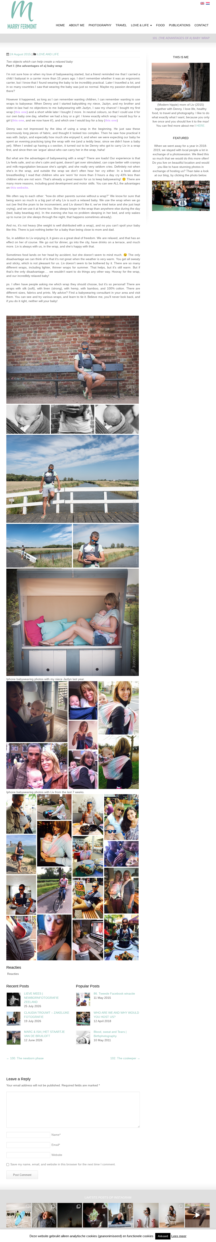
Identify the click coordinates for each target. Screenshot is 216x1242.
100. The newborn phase (25, 1058)
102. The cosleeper (125, 1058)
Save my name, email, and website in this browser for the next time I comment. (63, 1164)
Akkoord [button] (163, 1236)
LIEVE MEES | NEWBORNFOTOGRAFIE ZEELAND (41, 998)
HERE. (200, 125)
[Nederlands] (208, 3)
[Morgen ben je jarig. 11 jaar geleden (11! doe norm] (171, 1215)
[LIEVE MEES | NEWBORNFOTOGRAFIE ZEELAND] (13, 999)
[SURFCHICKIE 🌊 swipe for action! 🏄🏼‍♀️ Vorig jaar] (18, 1215)
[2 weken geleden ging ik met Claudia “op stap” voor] (120, 1215)
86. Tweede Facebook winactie (114, 993)
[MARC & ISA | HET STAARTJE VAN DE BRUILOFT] (13, 1037)
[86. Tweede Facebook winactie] (83, 999)
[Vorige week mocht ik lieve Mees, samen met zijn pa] (95, 1215)
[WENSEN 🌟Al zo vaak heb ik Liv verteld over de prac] (69, 1215)
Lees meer (178, 1236)
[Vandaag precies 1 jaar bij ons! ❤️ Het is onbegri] (197, 1215)
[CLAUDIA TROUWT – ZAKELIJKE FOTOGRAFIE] (13, 1018)
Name (56, 1134)
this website (19, 187)
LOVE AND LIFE (48, 54)
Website (56, 1155)
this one (21, 112)
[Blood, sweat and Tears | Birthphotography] (83, 1037)
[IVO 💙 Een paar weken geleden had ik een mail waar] (44, 1215)
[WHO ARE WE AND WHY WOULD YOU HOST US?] (83, 1018)
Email (55, 1144)
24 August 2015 (20, 54)
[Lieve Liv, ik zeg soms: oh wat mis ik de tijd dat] (146, 1215)
